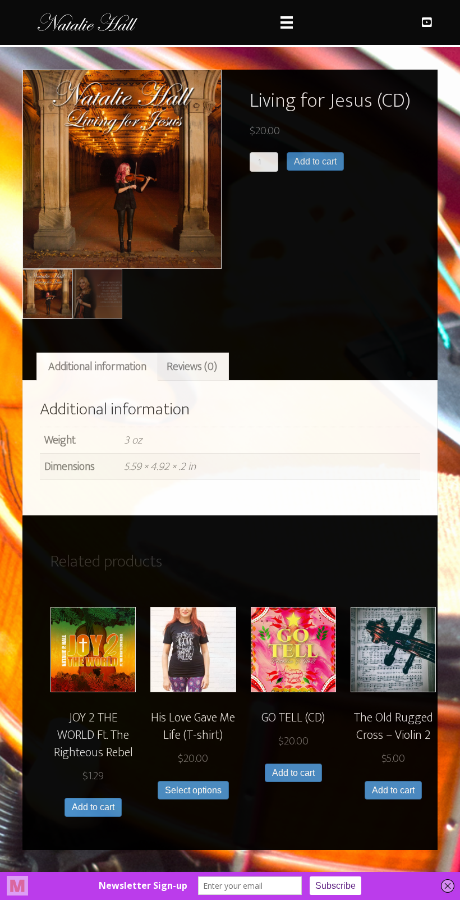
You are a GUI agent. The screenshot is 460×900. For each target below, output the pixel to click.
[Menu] (286, 22)
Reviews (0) (192, 366)
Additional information (97, 366)
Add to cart (315, 161)
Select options (193, 790)
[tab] (97, 367)
